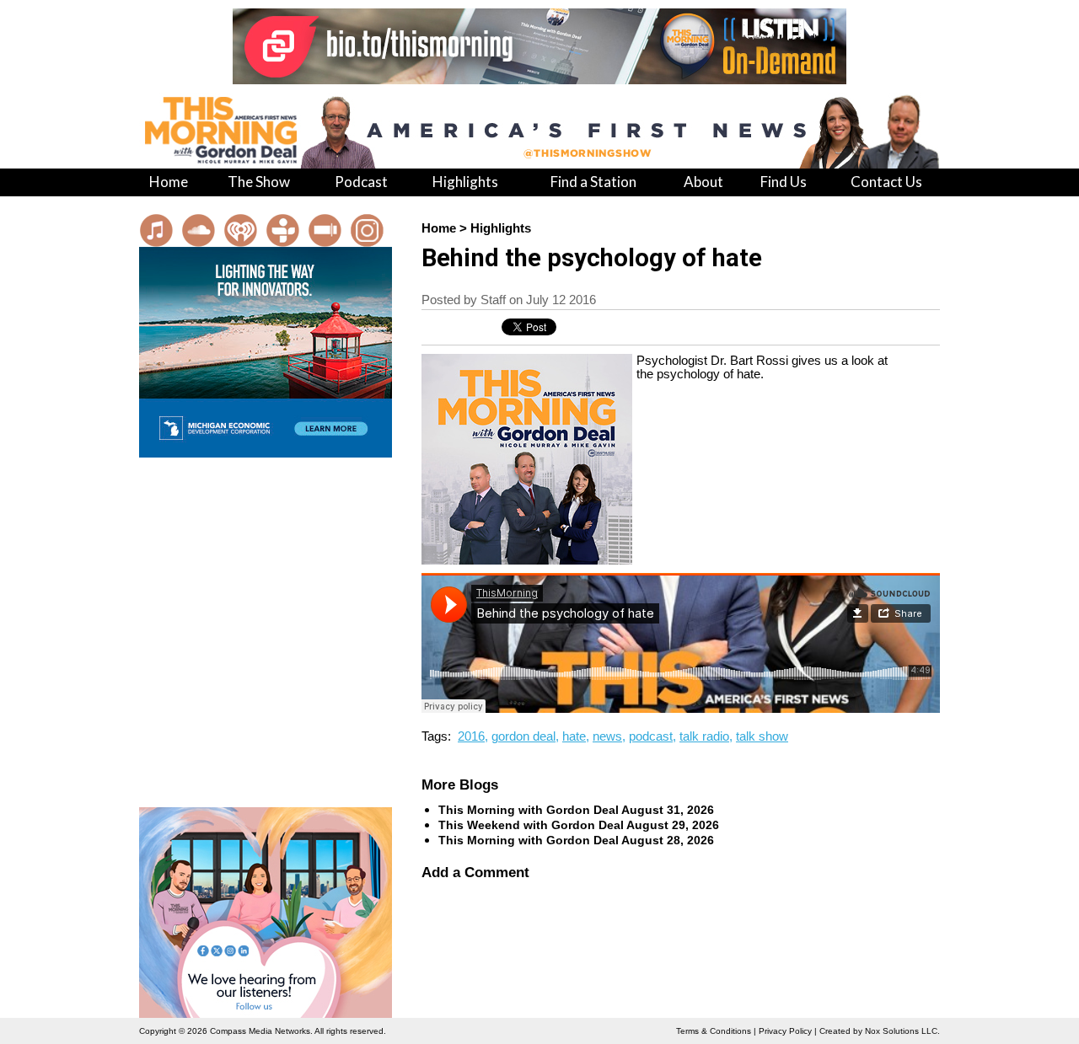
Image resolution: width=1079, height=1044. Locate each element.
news (607, 736)
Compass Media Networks (260, 1031)
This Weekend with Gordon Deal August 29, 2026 (578, 825)
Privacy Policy (785, 1031)
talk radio (704, 736)
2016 (471, 736)
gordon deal (523, 736)
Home (438, 228)
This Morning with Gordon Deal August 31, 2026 (576, 809)
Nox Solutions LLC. (902, 1031)
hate (574, 736)
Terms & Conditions (713, 1031)
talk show (762, 736)
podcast (651, 736)
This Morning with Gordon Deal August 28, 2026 (576, 840)
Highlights (500, 228)
